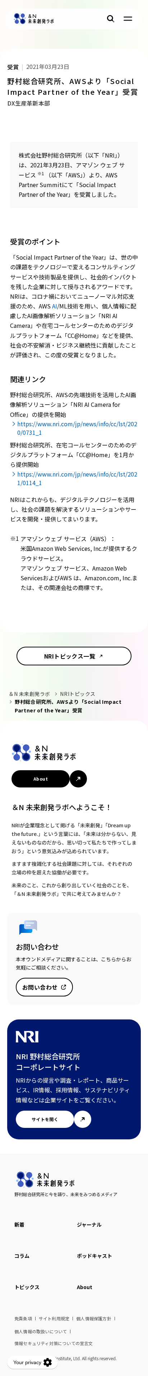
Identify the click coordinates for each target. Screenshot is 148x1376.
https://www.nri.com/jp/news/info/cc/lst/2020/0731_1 (77, 428)
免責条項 (23, 1318)
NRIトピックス (77, 693)
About (40, 779)
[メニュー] (128, 18)
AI (54, 306)
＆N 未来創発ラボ (29, 693)
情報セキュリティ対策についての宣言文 (53, 1343)
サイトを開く (45, 1119)
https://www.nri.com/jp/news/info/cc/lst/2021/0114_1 (77, 478)
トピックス (27, 1287)
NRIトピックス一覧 (70, 656)
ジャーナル (89, 1224)
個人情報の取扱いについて (40, 1331)
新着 (19, 1224)
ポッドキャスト (94, 1255)
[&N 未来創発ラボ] (33, 19)
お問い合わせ (40, 987)
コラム (21, 1255)
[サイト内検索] (110, 18)
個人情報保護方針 (93, 1318)
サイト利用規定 (54, 1318)
